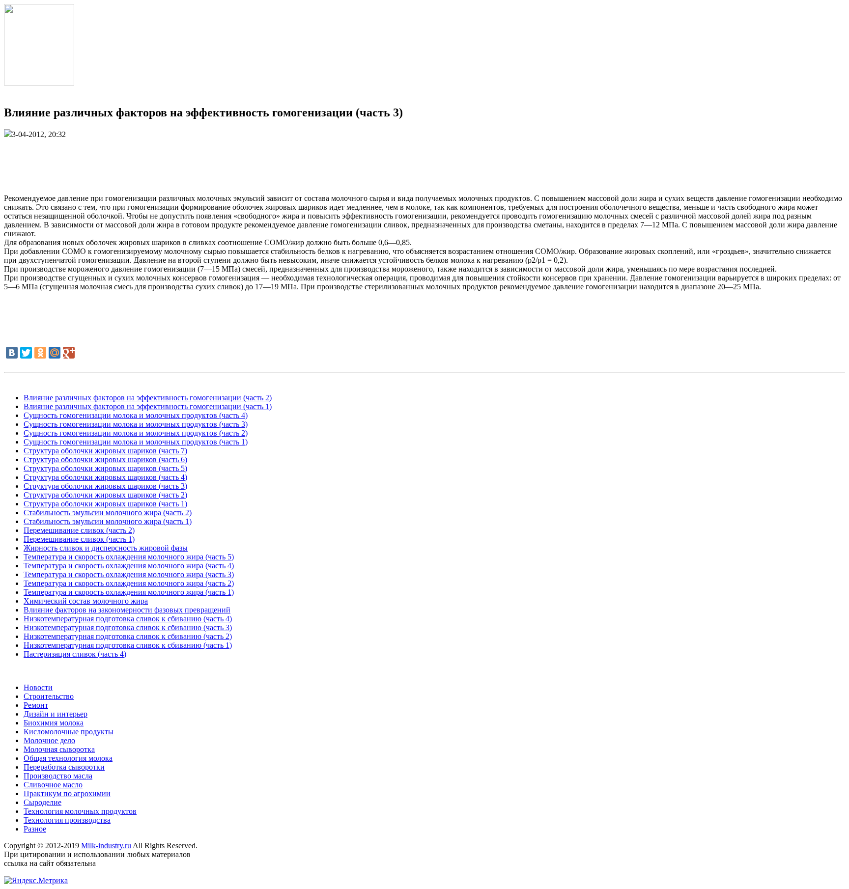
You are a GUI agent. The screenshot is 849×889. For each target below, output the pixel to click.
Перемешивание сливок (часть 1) (79, 539)
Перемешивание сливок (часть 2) (79, 530)
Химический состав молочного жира (86, 601)
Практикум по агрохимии (67, 793)
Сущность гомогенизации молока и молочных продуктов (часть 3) (136, 424)
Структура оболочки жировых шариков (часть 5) (105, 468)
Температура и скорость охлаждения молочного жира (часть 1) (129, 592)
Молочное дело (49, 740)
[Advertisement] (424, 161)
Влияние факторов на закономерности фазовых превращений (127, 610)
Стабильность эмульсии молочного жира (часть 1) (108, 521)
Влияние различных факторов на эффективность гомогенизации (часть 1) (148, 406)
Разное (35, 829)
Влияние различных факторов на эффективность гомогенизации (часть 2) (148, 397)
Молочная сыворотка (59, 749)
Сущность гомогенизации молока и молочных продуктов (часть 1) (136, 442)
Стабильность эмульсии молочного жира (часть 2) (108, 512)
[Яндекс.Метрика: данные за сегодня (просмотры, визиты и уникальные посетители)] (36, 880)
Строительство (49, 696)
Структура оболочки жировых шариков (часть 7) (105, 450)
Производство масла (58, 776)
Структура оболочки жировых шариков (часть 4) (105, 477)
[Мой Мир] (54, 353)
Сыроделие (42, 802)
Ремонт (36, 705)
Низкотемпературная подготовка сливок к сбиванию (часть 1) (128, 645)
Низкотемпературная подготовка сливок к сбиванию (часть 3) (128, 627)
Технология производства (67, 820)
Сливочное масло (53, 784)
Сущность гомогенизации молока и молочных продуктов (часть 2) (136, 433)
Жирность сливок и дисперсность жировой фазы (106, 548)
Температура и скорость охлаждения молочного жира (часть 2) (129, 583)
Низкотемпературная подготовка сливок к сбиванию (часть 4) (128, 618)
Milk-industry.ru (106, 845)
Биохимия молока (54, 723)
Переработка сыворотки (64, 767)
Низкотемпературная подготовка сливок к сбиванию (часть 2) (128, 636)
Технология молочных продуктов (80, 811)
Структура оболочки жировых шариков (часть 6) (105, 459)
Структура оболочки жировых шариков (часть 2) (105, 495)
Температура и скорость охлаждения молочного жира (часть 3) (129, 574)
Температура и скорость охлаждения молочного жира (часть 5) (129, 557)
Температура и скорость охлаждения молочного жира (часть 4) (129, 565)
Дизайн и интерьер (55, 714)
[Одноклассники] (40, 353)
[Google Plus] (69, 353)
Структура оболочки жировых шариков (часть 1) (105, 504)
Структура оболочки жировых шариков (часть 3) (105, 486)
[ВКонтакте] (12, 353)
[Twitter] (26, 353)
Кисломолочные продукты (68, 731)
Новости (38, 687)
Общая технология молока (68, 758)
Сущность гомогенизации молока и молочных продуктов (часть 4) (136, 415)
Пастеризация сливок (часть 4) (75, 654)
